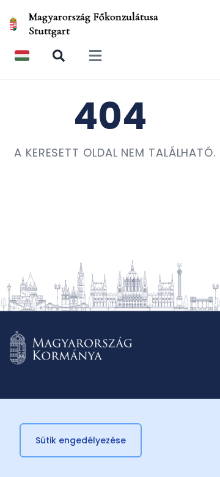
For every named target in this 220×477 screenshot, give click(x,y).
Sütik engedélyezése (80, 440)
